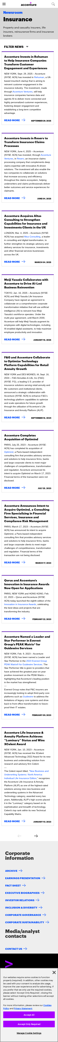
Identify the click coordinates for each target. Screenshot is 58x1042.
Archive (11, 870)
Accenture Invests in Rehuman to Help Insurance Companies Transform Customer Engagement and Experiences (26, 62)
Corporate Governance (23, 915)
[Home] (28, 4)
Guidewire (28, 696)
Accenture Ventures (23, 91)
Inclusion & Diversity (21, 907)
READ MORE (15, 120)
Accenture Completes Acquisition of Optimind (21, 437)
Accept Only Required (29, 1023)
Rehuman (39, 77)
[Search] (53, 4)
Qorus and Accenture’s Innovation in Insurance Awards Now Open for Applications (26, 584)
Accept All (29, 1014)
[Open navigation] (4, 4)
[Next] (36, 836)
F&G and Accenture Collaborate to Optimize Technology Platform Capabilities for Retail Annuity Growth (27, 363)
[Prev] (19, 836)
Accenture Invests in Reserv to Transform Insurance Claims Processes (26, 142)
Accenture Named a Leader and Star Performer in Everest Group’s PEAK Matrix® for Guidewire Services (27, 642)
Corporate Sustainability (24, 922)
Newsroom (13, 12)
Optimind (8, 452)
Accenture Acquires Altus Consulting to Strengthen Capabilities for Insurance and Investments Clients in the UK (25, 221)
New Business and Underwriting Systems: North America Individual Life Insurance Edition (26, 775)
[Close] (54, 972)
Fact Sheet (13, 885)
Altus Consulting (32, 236)
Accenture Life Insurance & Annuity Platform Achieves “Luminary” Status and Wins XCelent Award (24, 738)
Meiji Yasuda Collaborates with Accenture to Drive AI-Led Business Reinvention (26, 283)
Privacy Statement (23, 1008)
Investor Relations (19, 900)
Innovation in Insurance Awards (20, 604)
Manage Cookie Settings (29, 1032)
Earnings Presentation (22, 878)
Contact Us (13, 948)
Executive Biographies (22, 892)
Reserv (20, 158)
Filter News (14, 46)
